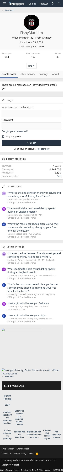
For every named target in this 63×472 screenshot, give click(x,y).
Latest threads (15, 247)
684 (7, 57)
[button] (4, 3)
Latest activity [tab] (27, 74)
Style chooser (8, 448)
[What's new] (53, 3)
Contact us (6, 453)
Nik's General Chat (16, 309)
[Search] (59, 3)
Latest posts (14, 186)
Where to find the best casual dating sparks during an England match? (31, 210)
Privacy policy (20, 453)
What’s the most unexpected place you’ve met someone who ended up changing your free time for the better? (32, 227)
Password (7, 119)
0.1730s (40, 470)
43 (58, 57)
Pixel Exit (15, 464)
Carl (59, 176)
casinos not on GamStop (19, 434)
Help (31, 453)
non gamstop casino (56, 434)
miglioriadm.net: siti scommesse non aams (34, 434)
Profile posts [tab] (9, 74)
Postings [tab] (43, 74)
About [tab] (55, 74)
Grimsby (47, 37)
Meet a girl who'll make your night (26, 315)
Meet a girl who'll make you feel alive (28, 303)
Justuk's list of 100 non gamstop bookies (7, 417)
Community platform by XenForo (29, 460)
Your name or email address (17, 107)
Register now (43, 148)
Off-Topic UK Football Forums (21, 202)
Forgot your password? (15, 131)
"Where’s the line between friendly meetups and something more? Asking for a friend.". (34, 194)
